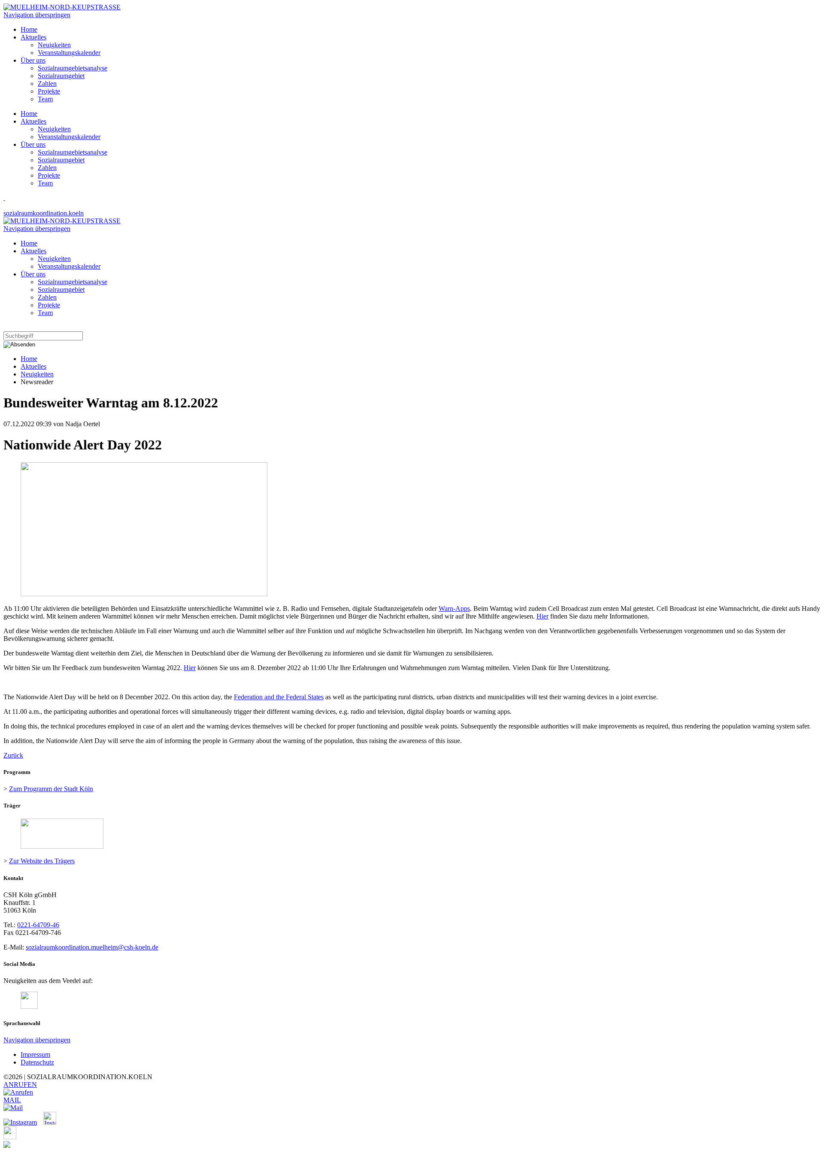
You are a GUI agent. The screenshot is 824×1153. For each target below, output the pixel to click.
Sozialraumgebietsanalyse (72, 152)
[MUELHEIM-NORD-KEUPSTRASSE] (62, 7)
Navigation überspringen (36, 14)
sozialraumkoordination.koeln (43, 213)
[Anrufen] (18, 1092)
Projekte (49, 175)
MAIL (12, 1100)
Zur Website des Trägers (42, 861)
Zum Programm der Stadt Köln (51, 788)
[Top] (6, 1145)
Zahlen (47, 167)
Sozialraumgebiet (61, 160)
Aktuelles (33, 121)
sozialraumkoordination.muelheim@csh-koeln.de (92, 947)
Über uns (33, 144)
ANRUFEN (20, 1084)
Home (29, 113)
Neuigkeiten (54, 129)
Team (45, 183)
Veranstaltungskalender (69, 136)
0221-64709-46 (38, 924)
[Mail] (13, 1107)
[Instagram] (23, 1122)
